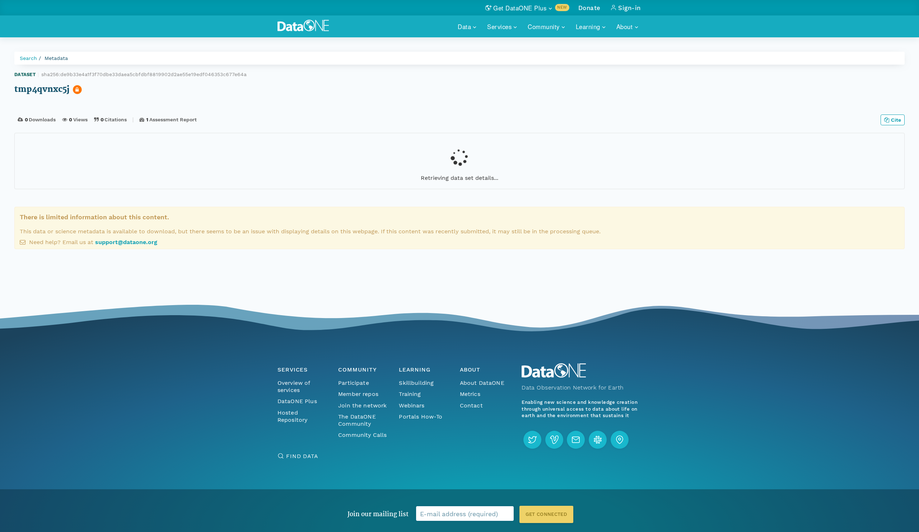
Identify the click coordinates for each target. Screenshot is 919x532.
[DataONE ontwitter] (532, 440)
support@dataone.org (126, 242)
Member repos (358, 394)
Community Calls (362, 434)
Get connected (546, 514)
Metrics (470, 394)
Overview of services (293, 386)
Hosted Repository (292, 416)
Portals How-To (420, 416)
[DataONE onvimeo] (554, 440)
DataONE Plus (297, 401)
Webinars (411, 405)
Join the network (362, 405)
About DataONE (482, 382)
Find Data (302, 456)
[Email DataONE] (576, 440)
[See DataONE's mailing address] (620, 440)
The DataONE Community (357, 420)
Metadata (56, 58)
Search (28, 58)
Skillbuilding (416, 382)
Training (410, 394)
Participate (353, 382)
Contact (471, 405)
